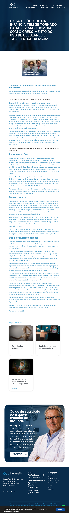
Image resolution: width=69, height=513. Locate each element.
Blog (52, 7)
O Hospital (43, 5)
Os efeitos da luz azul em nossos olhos (47, 347)
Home (35, 5)
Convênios (44, 7)
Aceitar (60, 509)
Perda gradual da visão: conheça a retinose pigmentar (20, 381)
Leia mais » (15, 353)
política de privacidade (13, 511)
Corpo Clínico (57, 5)
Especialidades (30, 7)
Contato (60, 7)
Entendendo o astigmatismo (17, 347)
